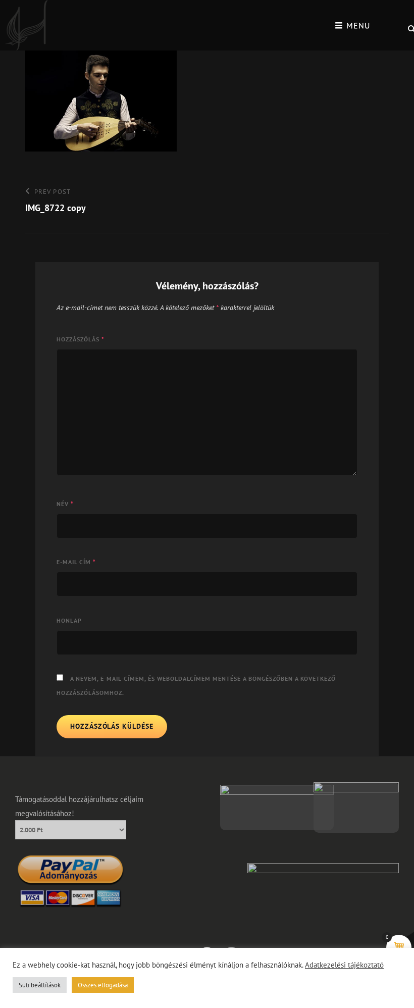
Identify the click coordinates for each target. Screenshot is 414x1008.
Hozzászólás (81, 339)
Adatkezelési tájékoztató (344, 965)
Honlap (69, 620)
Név (65, 504)
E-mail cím (76, 562)
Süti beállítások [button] (40, 985)
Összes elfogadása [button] (103, 985)
